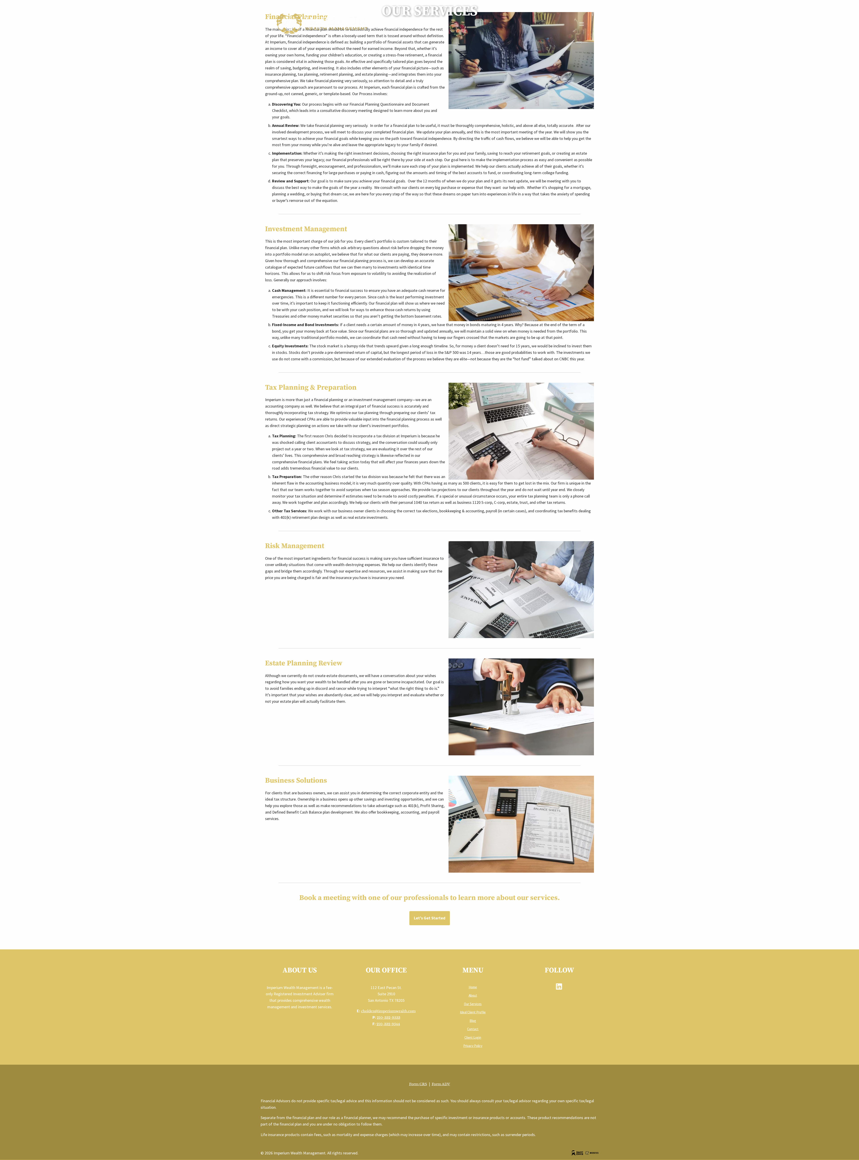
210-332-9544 (388, 1024)
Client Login (472, 1037)
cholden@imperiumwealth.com (388, 1011)
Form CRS (418, 1084)
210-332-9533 (388, 1017)
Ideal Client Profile (473, 1012)
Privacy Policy (472, 1046)
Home (473, 987)
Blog (473, 1021)
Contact (472, 1029)
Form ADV (441, 1084)
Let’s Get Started (429, 918)
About (473, 995)
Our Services (473, 1004)
